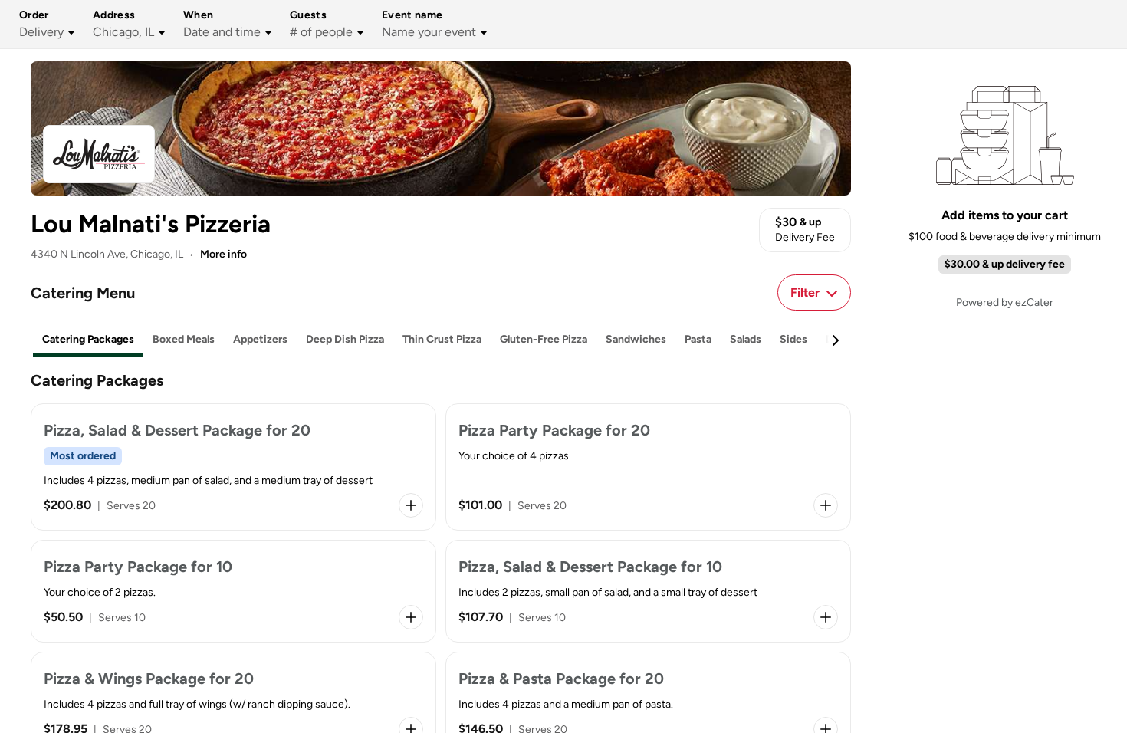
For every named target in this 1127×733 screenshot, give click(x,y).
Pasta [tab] (698, 339)
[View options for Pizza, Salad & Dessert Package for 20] (411, 505)
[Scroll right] (835, 340)
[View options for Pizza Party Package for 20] (825, 505)
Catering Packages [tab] (88, 339)
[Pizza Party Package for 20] (648, 467)
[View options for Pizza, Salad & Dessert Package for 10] (825, 617)
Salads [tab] (745, 339)
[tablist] (441, 340)
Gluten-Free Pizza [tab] (543, 339)
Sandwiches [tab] (636, 339)
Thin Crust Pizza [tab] (441, 339)
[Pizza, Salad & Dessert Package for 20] (233, 467)
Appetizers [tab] (260, 339)
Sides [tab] (793, 339)
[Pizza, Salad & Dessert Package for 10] (648, 591)
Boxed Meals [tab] (184, 339)
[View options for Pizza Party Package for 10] (411, 617)
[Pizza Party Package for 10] (233, 591)
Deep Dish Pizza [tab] (345, 339)
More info (223, 254)
